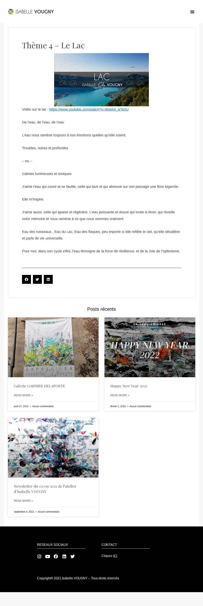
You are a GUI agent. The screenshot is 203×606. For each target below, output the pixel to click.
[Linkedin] (64, 556)
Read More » (23, 395)
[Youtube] (47, 556)
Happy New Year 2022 (128, 385)
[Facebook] (56, 556)
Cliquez (109, 556)
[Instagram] (39, 556)
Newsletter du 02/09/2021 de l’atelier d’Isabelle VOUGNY (45, 488)
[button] (192, 11)
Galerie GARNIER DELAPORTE (39, 385)
